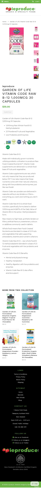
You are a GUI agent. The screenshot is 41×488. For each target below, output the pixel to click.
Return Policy (20, 379)
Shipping (20, 382)
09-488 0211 (22, 427)
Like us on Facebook (21, 437)
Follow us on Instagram (21, 440)
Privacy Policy (20, 377)
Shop (20, 400)
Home (4, 21)
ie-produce (10, 484)
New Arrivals (20, 397)
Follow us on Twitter (21, 443)
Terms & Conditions (20, 374)
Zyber (29, 484)
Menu (6, 1)
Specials (20, 395)
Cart (37, 1)
